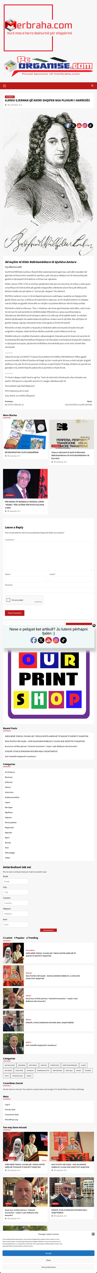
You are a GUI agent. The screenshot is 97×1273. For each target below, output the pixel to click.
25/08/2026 (13, 456)
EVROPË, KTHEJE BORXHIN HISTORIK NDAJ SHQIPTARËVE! (31, 751)
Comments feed (12, 1114)
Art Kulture (10, 97)
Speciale (8, 832)
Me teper (9, 807)
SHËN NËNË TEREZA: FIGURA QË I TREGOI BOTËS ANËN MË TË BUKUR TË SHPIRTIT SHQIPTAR (46, 736)
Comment (10, 539)
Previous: (14, 403)
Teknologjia (10, 853)
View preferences (48, 1267)
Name (8, 574)
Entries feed (10, 1109)
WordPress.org (11, 1119)
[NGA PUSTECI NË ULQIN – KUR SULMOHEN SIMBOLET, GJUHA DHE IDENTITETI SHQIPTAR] (13, 975)
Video (7, 858)
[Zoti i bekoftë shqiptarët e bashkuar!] (13, 1043)
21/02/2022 (14, 105)
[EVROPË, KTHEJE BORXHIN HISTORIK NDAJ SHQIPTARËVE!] (13, 1021)
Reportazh (9, 827)
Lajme (7, 802)
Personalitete (11, 822)
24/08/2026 (13, 511)
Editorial (8, 782)
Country (7, 898)
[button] (93, 1234)
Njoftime (9, 812)
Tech (7, 847)
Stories (8, 842)
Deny (48, 1260)
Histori (8, 787)
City (5, 887)
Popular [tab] (20, 938)
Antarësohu (48, 930)
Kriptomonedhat (12, 797)
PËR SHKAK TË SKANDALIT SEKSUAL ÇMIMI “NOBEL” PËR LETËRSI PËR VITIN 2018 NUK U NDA (24, 504)
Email (53, 574)
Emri (5, 919)
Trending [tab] (33, 938)
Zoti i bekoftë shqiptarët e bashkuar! (20, 756)
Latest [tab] (8, 938)
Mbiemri (7, 908)
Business (9, 777)
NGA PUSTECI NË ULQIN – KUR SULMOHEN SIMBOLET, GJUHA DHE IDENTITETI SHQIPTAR (45, 741)
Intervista (9, 792)
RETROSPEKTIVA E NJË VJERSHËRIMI (22, 452)
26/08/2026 (13, 1170)
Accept (48, 1253)
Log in (7, 1104)
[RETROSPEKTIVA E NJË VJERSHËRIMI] (25, 434)
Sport (7, 837)
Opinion (8, 817)
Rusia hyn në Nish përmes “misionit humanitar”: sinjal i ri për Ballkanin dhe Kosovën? (41, 746)
